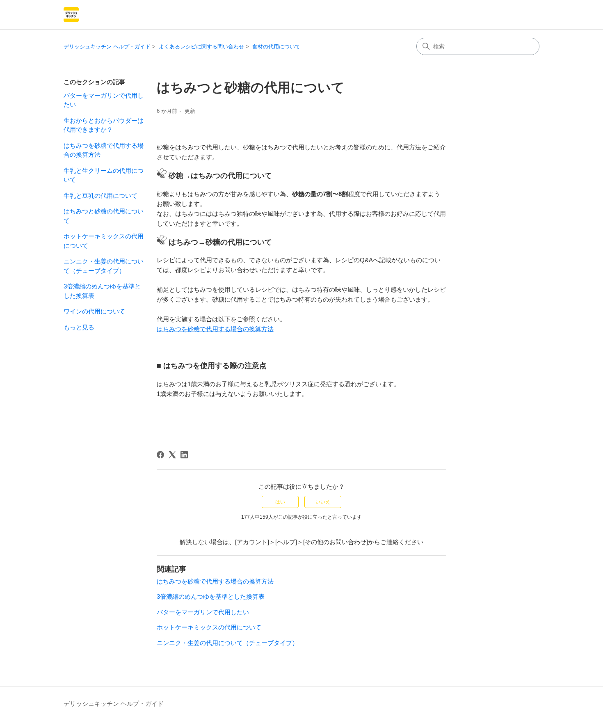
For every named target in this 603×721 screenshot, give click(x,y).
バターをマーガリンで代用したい (104, 100)
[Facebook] (160, 454)
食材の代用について (276, 46)
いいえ (322, 502)
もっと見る (79, 327)
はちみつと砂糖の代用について (104, 216)
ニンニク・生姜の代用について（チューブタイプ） (104, 266)
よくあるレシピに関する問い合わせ (201, 46)
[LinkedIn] (184, 454)
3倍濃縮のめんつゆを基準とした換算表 (102, 291)
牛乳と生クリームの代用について (104, 175)
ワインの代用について (94, 311)
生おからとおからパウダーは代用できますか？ (104, 125)
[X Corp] (172, 454)
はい (280, 502)
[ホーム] (71, 14)
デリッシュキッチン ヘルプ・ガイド (107, 46)
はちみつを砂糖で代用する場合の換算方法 (104, 150)
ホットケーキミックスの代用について (104, 241)
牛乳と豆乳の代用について (100, 195)
